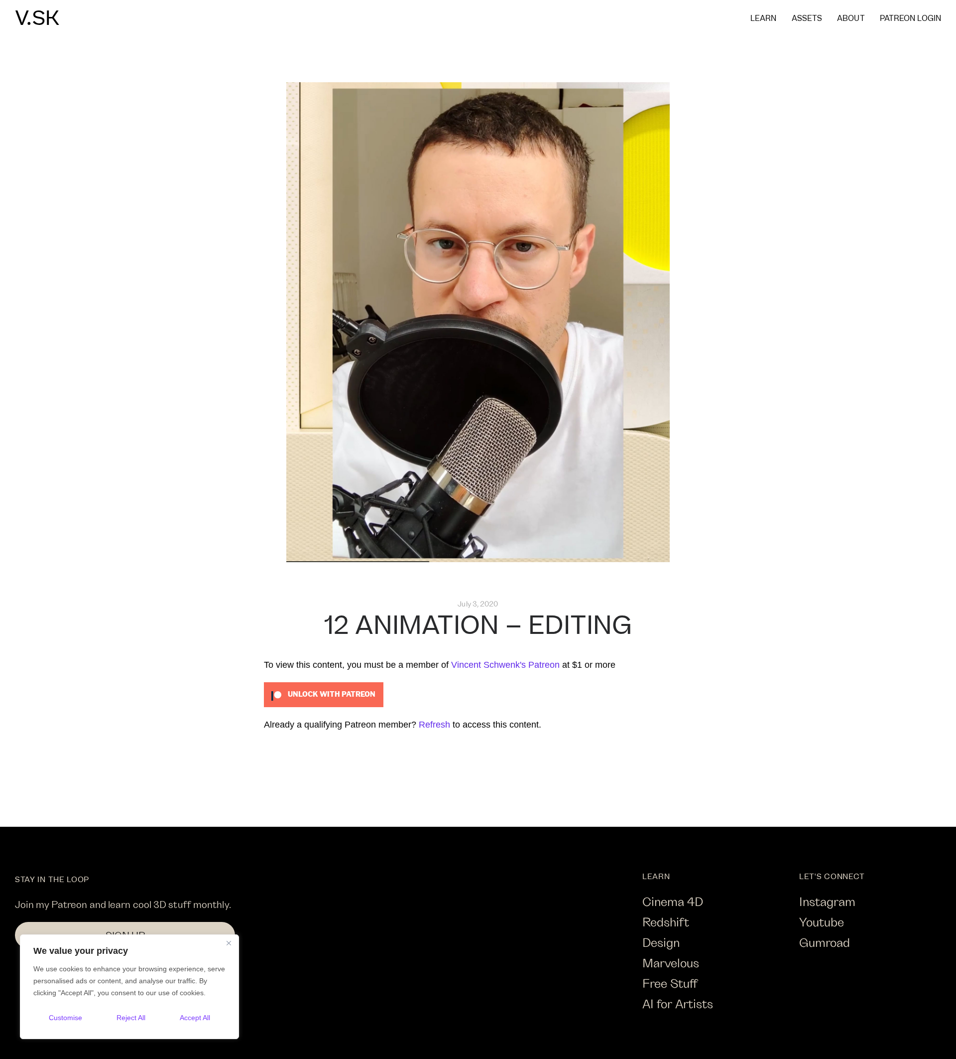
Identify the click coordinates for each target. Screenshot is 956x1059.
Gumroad (824, 942)
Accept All (195, 1018)
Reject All (131, 1018)
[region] (129, 986)
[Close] (229, 943)
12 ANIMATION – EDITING (478, 625)
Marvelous (670, 962)
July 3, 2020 (478, 604)
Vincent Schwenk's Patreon (505, 665)
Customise (65, 1018)
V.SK (37, 19)
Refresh (434, 725)
